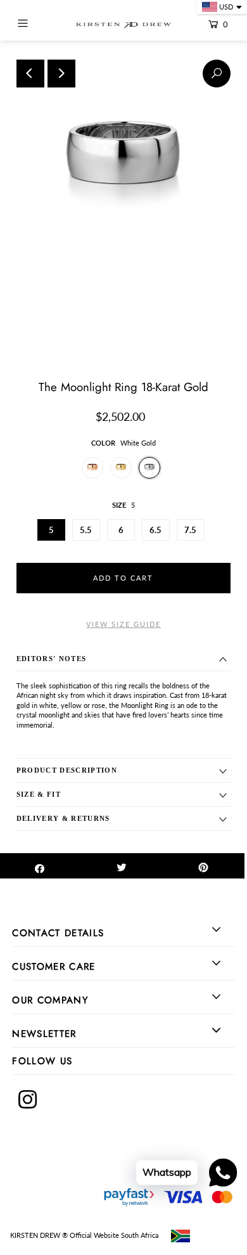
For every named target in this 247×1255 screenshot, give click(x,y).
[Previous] (30, 73)
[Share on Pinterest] (203, 865)
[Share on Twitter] (121, 865)
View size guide (123, 624)
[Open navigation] (37, 23)
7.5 (190, 530)
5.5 (86, 530)
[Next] (61, 73)
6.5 (155, 530)
